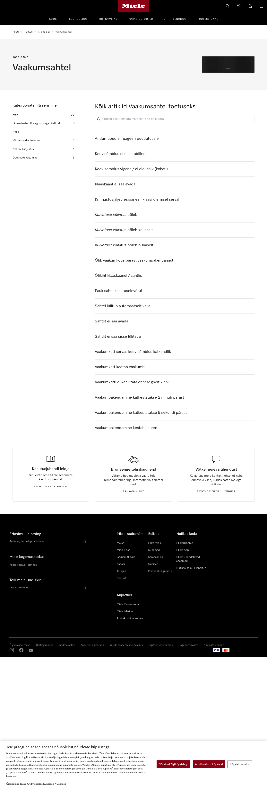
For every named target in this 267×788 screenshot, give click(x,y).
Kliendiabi (44, 31)
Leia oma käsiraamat (52, 486)
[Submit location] (84, 542)
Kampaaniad (155, 557)
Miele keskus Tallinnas (23, 565)
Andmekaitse (67, 645)
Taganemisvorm (188, 645)
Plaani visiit (134, 491)
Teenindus (179, 19)
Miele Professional (128, 604)
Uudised (153, 564)
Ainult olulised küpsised (209, 764)
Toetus (28, 31)
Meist (120, 543)
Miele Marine (125, 611)
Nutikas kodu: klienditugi (191, 568)
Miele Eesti (123, 550)
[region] (133, 764)
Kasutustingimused (92, 645)
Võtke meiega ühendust (217, 491)
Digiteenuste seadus (161, 645)
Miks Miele (155, 543)
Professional (208, 19)
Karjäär (121, 564)
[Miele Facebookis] (21, 650)
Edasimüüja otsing (25, 534)
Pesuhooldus (78, 19)
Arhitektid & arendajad (130, 618)
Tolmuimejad (108, 19)
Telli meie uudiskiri (25, 580)
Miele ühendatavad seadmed (188, 559)
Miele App (182, 550)
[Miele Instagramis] (11, 650)
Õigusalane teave (19, 645)
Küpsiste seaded (214, 645)
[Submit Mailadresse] (84, 588)
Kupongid (154, 550)
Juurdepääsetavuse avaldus (126, 645)
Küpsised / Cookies (54, 784)
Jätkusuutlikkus (126, 557)
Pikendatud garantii (160, 571)
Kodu (16, 31)
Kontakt (121, 578)
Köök (53, 19)
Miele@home (184, 543)
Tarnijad (121, 571)
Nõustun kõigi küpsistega (173, 764)
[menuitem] (55, 18)
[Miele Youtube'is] (31, 650)
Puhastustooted (140, 19)
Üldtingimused (45, 645)
